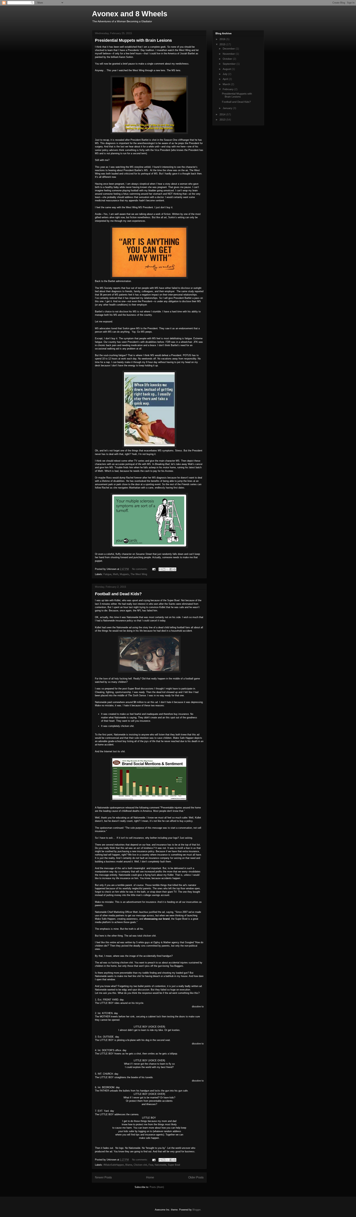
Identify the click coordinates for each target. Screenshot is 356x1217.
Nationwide (160, 1164)
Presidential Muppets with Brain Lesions (133, 40)
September (229, 63)
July (225, 73)
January (228, 108)
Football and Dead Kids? (118, 594)
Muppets (124, 574)
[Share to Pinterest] (174, 569)
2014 (223, 114)
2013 (223, 119)
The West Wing (139, 574)
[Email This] (160, 569)
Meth (115, 574)
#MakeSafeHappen (113, 1164)
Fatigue (107, 574)
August (227, 68)
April (226, 78)
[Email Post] (153, 569)
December (229, 48)
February (228, 89)
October (228, 58)
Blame (128, 1164)
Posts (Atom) (157, 1187)
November (229, 53)
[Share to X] (167, 569)
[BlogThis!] (164, 569)
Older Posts (196, 1177)
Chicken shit (140, 1164)
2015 (223, 44)
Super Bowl (174, 1164)
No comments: (140, 569)
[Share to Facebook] (171, 569)
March (227, 84)
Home (150, 1177)
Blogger (196, 1209)
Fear (151, 1164)
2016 (223, 39)
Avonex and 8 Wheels (129, 14)
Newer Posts (103, 1177)
